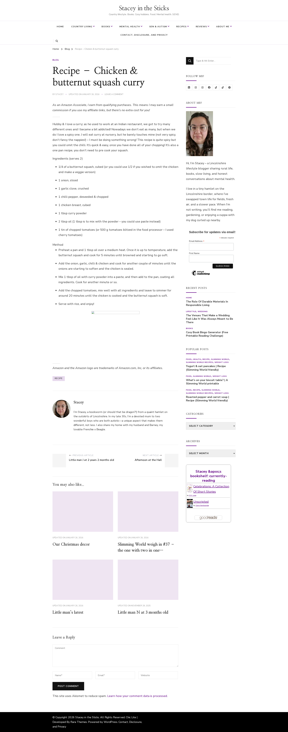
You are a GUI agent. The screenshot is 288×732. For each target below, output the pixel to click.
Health (197, 359)
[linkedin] (189, 87)
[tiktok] (216, 87)
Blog (55, 60)
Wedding (203, 311)
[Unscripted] (190, 502)
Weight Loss (221, 362)
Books (106, 26)
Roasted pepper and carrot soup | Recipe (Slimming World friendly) (207, 398)
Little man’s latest (67, 612)
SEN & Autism (158, 26)
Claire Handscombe (202, 505)
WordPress (110, 722)
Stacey (59, 94)
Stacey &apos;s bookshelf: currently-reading (208, 476)
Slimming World (220, 359)
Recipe (206, 359)
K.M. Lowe (192, 495)
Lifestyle (191, 311)
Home (60, 26)
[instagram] (196, 87)
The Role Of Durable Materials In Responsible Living (207, 303)
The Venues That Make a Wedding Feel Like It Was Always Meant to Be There (209, 319)
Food (189, 359)
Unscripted (201, 502)
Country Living (81, 26)
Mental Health (129, 26)
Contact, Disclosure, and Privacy (144, 34)
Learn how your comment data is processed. (137, 696)
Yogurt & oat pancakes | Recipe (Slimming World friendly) (206, 368)
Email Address (196, 241)
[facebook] (209, 87)
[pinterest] (229, 87)
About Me (222, 26)
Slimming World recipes (199, 362)
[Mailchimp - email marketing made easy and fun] (201, 275)
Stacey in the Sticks (144, 8)
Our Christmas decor (71, 544)
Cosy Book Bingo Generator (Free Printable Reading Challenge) (207, 334)
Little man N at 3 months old (143, 612)
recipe (59, 378)
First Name (194, 253)
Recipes (181, 26)
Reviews (201, 26)
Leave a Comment (114, 94)
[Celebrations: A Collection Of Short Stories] (190, 486)
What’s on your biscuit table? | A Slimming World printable (207, 381)
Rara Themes (78, 722)
